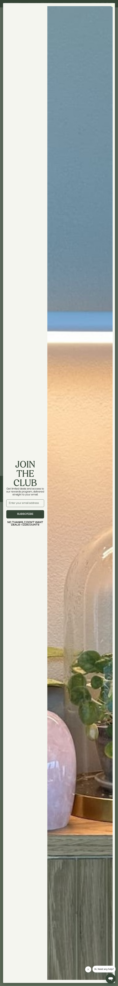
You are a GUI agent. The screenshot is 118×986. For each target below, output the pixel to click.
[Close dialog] (112, 5)
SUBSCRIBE (25, 514)
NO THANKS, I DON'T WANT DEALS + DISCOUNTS (25, 523)
